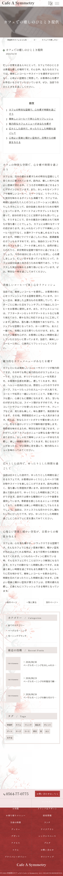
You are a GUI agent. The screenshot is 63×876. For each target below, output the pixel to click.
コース (27, 731)
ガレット (47, 725)
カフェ (18, 725)
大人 (47, 731)
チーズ (18, 731)
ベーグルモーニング (17, 630)
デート (9, 731)
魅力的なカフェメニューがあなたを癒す (30, 123)
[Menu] (56, 3)
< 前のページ (11, 602)
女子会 (9, 738)
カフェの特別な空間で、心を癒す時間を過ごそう (32, 111)
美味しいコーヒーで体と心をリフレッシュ (31, 118)
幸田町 (9, 725)
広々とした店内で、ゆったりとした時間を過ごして (32, 130)
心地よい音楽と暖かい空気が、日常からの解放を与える (32, 140)
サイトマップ (47, 856)
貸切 (35, 731)
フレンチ (28, 725)
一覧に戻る (31, 602)
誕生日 (37, 725)
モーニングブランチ (17, 635)
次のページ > (52, 602)
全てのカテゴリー (16, 625)
